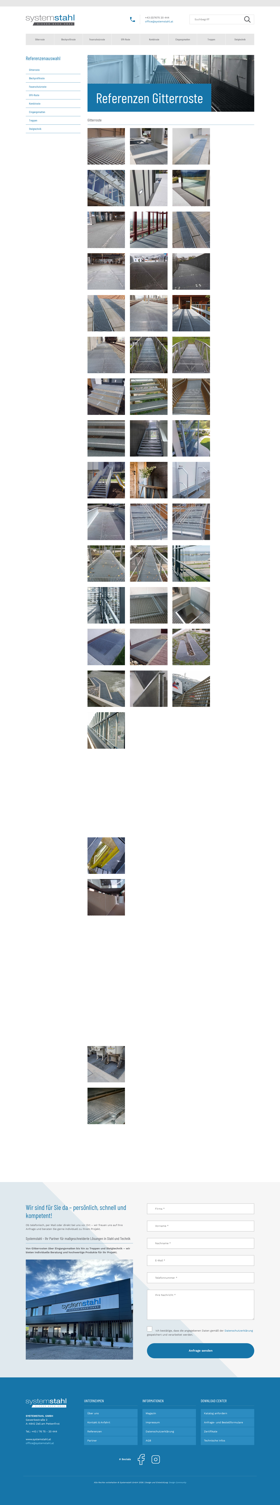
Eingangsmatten (182, 39)
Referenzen (94, 1431)
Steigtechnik (239, 39)
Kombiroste (154, 39)
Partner (92, 1440)
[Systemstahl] (46, 1403)
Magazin (151, 1413)
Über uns (93, 1413)
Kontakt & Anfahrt (98, 1422)
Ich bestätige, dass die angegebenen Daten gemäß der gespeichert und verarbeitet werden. (200, 1332)
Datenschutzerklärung (239, 1330)
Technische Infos (214, 1440)
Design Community (177, 1482)
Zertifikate (210, 1431)
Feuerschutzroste (97, 39)
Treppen (211, 39)
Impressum (153, 1422)
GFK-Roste (125, 39)
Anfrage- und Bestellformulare (223, 1422)
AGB (148, 1440)
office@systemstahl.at (159, 21)
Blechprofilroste (68, 39)
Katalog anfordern (215, 1413)
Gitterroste (40, 39)
